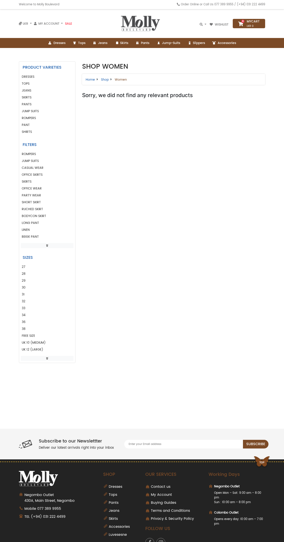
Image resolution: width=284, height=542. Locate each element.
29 (24, 280)
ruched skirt (32, 209)
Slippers (199, 43)
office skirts (32, 174)
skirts (27, 181)
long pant (30, 222)
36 (24, 322)
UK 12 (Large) (32, 349)
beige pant (30, 236)
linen (26, 229)
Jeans (102, 43)
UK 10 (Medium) (34, 342)
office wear (32, 188)
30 (24, 287)
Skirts (124, 43)
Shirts (27, 131)
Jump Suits (30, 111)
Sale (68, 23)
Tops (81, 43)
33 (23, 308)
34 (24, 315)
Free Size (28, 335)
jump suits (30, 160)
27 (23, 266)
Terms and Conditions (170, 511)
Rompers (29, 118)
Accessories (227, 43)
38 (24, 328)
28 (24, 273)
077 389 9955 (223, 4)
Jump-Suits (171, 43)
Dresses (59, 43)
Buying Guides (163, 503)
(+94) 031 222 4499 (251, 4)
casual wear (32, 167)
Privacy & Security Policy (172, 519)
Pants (145, 43)
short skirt (31, 202)
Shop (105, 79)
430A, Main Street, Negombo (49, 498)
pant (26, 125)
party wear (31, 195)
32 (23, 301)
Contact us (160, 487)
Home (90, 79)
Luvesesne (118, 535)
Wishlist (221, 24)
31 (23, 294)
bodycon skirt (34, 216)
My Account (161, 495)
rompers (29, 154)
